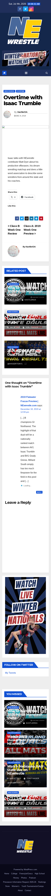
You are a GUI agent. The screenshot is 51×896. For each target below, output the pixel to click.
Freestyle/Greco (26, 874)
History (16, 878)
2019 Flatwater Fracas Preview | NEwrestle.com (29, 401)
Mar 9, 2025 (15, 749)
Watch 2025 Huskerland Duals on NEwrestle (24, 740)
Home (6, 874)
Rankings (42, 882)
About (20, 890)
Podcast (32, 878)
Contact (28, 890)
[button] (47, 73)
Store (7, 886)
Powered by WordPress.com (25, 869)
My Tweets (10, 673)
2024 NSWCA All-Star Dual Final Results (24, 352)
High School (9, 91)
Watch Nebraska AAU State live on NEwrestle (25, 769)
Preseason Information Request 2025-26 (19, 882)
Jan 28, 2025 (15, 808)
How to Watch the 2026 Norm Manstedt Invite (24, 291)
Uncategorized (14, 733)
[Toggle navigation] (26, 73)
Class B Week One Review (14, 229)
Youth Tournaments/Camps (33, 886)
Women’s (15, 886)
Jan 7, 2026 (15, 723)
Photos (24, 878)
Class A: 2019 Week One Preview (32, 229)
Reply (39, 492)
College (14, 874)
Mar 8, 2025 (15, 778)
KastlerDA (22, 112)
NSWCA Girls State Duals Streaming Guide (22, 318)
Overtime (20, 91)
